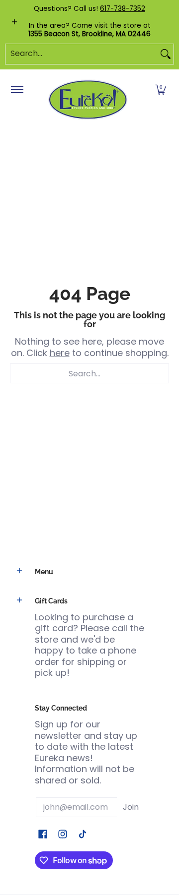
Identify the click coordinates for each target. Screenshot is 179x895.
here (60, 353)
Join (131, 807)
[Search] (166, 54)
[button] (160, 90)
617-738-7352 (122, 8)
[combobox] (81, 54)
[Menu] (16, 90)
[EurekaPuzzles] (88, 99)
